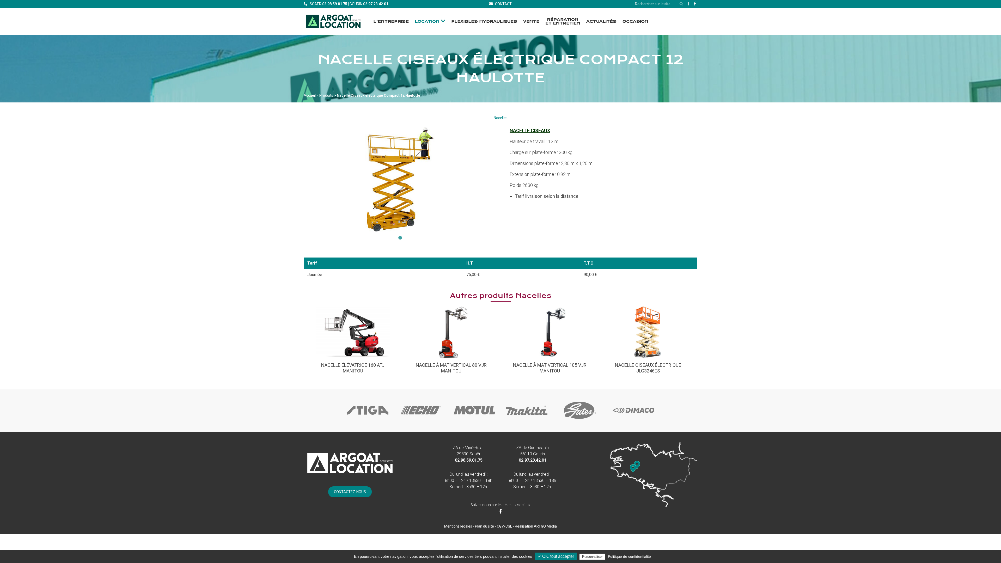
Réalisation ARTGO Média (536, 526)
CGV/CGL (504, 526)
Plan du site (484, 526)
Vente (531, 21)
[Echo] (421, 419)
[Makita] (526, 419)
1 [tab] (400, 238)
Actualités (601, 21)
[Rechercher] (681, 4)
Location (427, 21)
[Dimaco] (633, 419)
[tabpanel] (400, 179)
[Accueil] (333, 21)
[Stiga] (367, 419)
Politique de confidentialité (629, 556)
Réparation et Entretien (562, 21)
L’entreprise (391, 21)
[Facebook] (695, 3)
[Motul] (474, 419)
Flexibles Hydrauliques (484, 21)
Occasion (635, 21)
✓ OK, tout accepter (556, 556)
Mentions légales (458, 526)
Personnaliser (592, 557)
